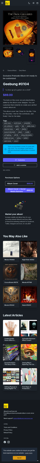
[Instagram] (8, 442)
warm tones (7, 141)
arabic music (31, 126)
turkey (19, 138)
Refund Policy (8, 432)
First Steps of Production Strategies (26, 388)
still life (16, 135)
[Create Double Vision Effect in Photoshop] (11, 328)
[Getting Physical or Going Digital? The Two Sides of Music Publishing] (11, 376)
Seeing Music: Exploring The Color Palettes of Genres (28, 364)
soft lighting (7, 135)
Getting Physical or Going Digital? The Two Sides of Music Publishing (10, 389)
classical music (8, 129)
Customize (21, 160)
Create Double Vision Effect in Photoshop (9, 340)
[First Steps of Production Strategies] (29, 376)
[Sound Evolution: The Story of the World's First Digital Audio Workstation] (11, 352)
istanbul (24, 129)
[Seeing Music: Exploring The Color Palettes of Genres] (29, 352)
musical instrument (9, 132)
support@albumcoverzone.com (23, 418)
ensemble (27, 123)
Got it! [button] (19, 458)
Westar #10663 (9, 259)
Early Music (22, 70)
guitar (17, 126)
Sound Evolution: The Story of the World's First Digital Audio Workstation (10, 365)
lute (23, 126)
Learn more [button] (28, 453)
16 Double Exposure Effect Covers (28, 339)
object (20, 132)
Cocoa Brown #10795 (11, 282)
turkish (26, 138)
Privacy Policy (8, 430)
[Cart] (37, 3)
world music (17, 123)
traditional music (9, 138)
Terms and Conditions (10, 427)
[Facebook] (5, 442)
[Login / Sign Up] (33, 3)
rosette (27, 132)
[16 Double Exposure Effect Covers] (29, 328)
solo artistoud (8, 126)
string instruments (26, 135)
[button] (3, 3)
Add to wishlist (21, 165)
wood (16, 141)
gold (17, 129)
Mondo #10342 (9, 305)
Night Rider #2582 (28, 259)
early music (7, 123)
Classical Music (12, 70)
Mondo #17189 (27, 282)
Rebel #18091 (26, 305)
